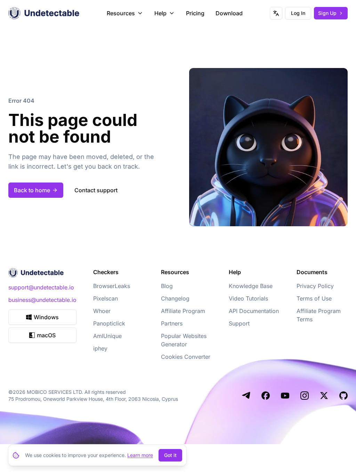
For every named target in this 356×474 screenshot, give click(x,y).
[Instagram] (304, 395)
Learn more (140, 455)
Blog (167, 285)
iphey (100, 348)
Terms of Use (314, 298)
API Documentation (254, 310)
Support (239, 323)
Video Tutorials (248, 298)
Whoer (102, 310)
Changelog (175, 298)
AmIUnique (107, 335)
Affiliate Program (183, 310)
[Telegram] (246, 395)
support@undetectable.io (41, 287)
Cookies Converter (185, 356)
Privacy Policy (315, 285)
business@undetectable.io (42, 299)
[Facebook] (265, 395)
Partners (172, 323)
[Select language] (276, 13)
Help (160, 13)
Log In (298, 13)
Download (229, 13)
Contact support (96, 190)
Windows (46, 317)
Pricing (195, 13)
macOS (46, 335)
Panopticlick (109, 323)
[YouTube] (285, 395)
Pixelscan (105, 298)
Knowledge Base (251, 285)
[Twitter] (324, 395)
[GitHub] (343, 395)
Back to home (32, 190)
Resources (121, 13)
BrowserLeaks (111, 285)
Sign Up (327, 13)
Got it (170, 455)
